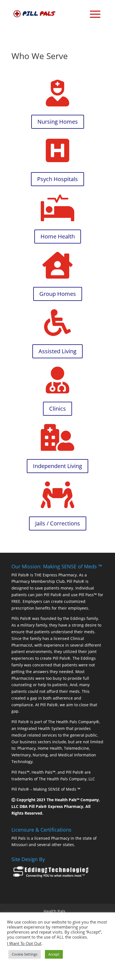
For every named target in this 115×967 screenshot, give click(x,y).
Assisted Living (57, 351)
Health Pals (54, 911)
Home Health (57, 236)
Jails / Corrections (57, 523)
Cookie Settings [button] (24, 954)
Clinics (57, 408)
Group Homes (57, 294)
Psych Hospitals (57, 179)
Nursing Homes (57, 121)
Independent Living (57, 466)
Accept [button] (53, 954)
